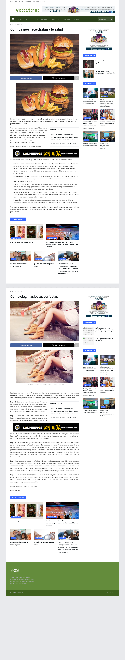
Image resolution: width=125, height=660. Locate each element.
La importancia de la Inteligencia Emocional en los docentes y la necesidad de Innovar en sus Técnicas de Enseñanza (68, 269)
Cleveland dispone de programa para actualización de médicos (105, 73)
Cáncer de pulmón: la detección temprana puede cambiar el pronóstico (89, 101)
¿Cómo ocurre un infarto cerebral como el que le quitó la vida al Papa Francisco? (104, 330)
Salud (27, 19)
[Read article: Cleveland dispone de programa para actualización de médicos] (88, 74)
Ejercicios (104, 96)
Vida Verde (66, 19)
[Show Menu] (13, 19)
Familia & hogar (55, 19)
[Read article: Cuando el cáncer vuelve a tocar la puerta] (20, 256)
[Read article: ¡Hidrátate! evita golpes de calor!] (44, 256)
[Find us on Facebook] (107, 593)
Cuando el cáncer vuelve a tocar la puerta (63, 144)
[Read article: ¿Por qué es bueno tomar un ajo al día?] (88, 341)
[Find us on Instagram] (112, 593)
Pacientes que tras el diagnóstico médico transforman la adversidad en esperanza (107, 146)
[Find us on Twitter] (110, 593)
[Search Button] (111, 19)
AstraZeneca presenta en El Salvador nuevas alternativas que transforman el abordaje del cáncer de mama (64, 139)
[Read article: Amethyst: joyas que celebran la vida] (26, 232)
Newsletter (28, 1)
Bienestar (76, 19)
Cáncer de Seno (52, 238)
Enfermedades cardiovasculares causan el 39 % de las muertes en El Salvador (107, 123)
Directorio (42, 1)
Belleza (44, 19)
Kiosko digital (35, 1)
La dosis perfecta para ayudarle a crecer (102, 62)
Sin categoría (18, 24)
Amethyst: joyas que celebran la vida (62, 134)
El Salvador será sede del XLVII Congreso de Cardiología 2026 (90, 144)
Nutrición (34, 19)
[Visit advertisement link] (78, 9)
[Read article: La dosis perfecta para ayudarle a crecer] (88, 64)
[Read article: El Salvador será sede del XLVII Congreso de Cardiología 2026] (90, 136)
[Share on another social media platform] (77, 78)
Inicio (20, 19)
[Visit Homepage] (24, 9)
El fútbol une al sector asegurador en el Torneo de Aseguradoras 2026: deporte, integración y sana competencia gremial (106, 103)
